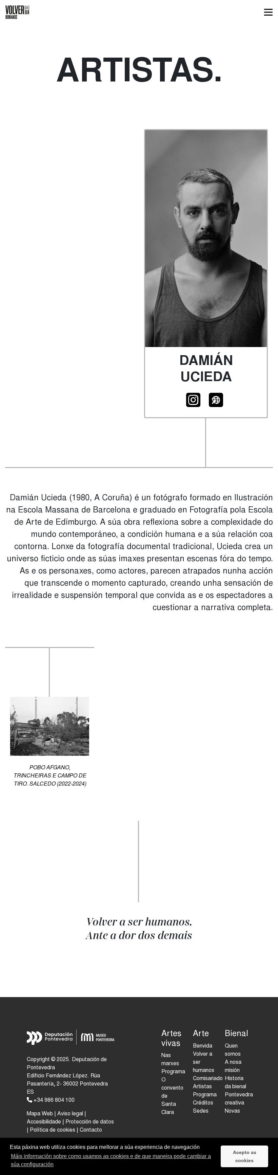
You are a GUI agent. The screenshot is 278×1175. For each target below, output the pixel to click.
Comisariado (208, 1078)
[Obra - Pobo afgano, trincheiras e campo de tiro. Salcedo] (49, 730)
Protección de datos (89, 1122)
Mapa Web (40, 1114)
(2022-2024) (49, 776)
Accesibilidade (44, 1122)
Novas (232, 1111)
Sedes (201, 1111)
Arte (201, 1034)
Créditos (203, 1103)
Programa (205, 1095)
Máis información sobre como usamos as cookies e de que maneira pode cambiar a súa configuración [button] (111, 1160)
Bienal (235, 1034)
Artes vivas (171, 1039)
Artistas (202, 1087)
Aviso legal (70, 1114)
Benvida (202, 1046)
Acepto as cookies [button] (244, 1156)
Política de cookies (52, 1130)
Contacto (91, 1130)
